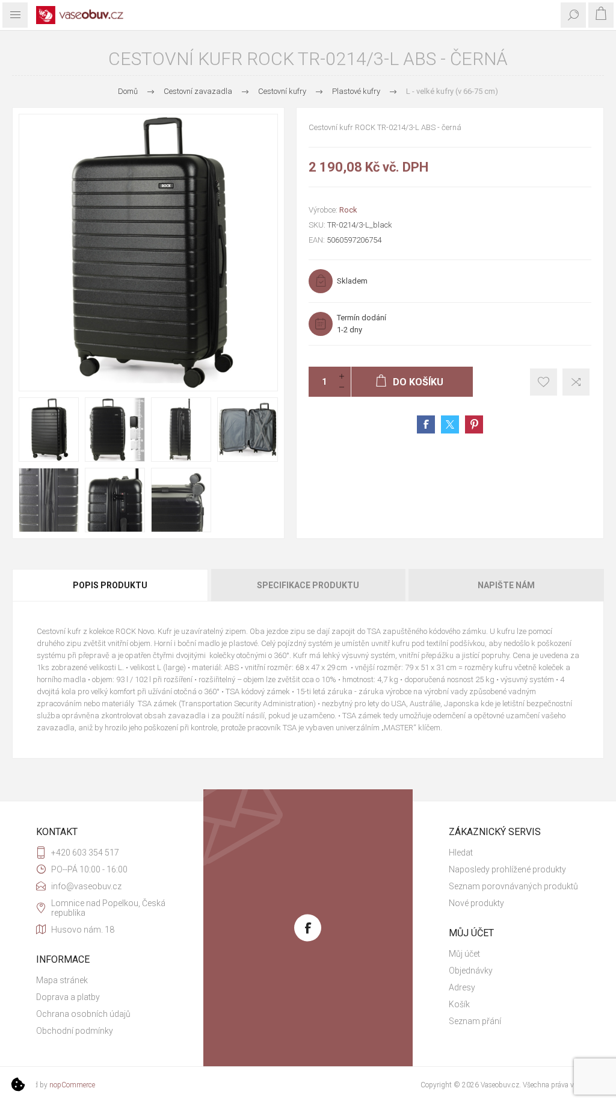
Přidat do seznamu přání (543, 382)
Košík (459, 1004)
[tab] (110, 585)
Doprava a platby (68, 997)
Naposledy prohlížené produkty (507, 869)
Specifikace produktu (308, 585)
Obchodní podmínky (74, 1031)
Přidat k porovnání (576, 382)
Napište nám (506, 585)
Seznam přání (475, 1021)
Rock (348, 209)
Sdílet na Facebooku (426, 424)
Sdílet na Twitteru (450, 424)
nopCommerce (72, 1085)
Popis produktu (110, 585)
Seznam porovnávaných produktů (513, 886)
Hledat (461, 852)
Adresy (462, 987)
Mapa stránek (62, 980)
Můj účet (464, 954)
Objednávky (471, 970)
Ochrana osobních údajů (83, 1014)
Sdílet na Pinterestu (474, 424)
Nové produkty (476, 903)
